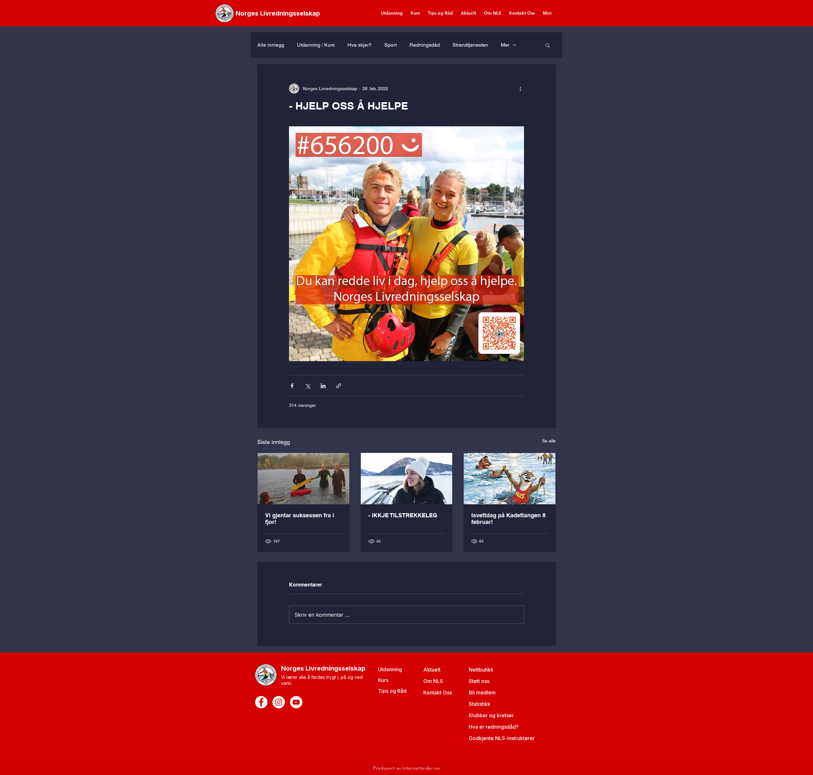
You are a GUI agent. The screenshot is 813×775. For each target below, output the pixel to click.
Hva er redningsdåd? (494, 727)
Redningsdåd (424, 45)
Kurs (383, 680)
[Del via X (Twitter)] (308, 386)
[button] (548, 45)
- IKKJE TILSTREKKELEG (402, 515)
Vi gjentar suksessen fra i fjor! (299, 518)
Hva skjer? (359, 45)
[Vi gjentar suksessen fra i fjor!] (303, 478)
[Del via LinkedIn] (323, 386)
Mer (505, 45)
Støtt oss (479, 681)
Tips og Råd (392, 691)
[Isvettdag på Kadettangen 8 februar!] (509, 478)
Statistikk (479, 704)
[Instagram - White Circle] (278, 702)
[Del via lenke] (339, 386)
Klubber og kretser (491, 715)
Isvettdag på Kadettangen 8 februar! (508, 518)
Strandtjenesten (470, 45)
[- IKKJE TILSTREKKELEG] (407, 478)
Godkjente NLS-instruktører (502, 738)
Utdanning (390, 669)
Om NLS (433, 681)
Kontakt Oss (437, 692)
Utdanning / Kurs (316, 45)
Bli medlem (482, 692)
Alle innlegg (270, 45)
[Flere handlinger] (520, 88)
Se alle (549, 440)
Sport (390, 45)
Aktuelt (431, 669)
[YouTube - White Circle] (296, 702)
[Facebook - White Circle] (261, 702)
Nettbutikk (481, 669)
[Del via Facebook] (292, 386)
